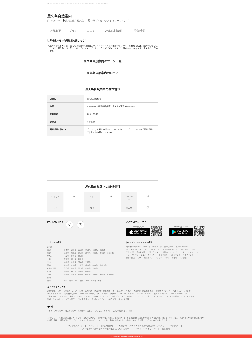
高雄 (87, 280)
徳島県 (66, 271)
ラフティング (188, 255)
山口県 (95, 268)
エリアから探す (54, 242)
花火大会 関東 (124, 299)
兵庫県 (88, 265)
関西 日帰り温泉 (70, 293)
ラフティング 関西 (171, 296)
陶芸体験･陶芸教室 (133, 246)
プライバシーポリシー (145, 328)
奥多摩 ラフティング (101, 296)
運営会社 (166, 328)
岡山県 (80, 268)
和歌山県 (103, 265)
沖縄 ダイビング (70, 290)
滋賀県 (66, 265)
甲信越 (49, 256)
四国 (49, 271)
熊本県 (88, 274)
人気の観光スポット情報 (122, 310)
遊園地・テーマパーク (171, 252)
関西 (49, 265)
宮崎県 (102, 274)
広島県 (88, 268)
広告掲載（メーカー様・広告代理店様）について (141, 325)
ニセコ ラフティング (126, 293)
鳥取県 (66, 268)
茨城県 (80, 253)
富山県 (66, 259)
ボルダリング (175, 255)
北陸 (49, 259)
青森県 (66, 250)
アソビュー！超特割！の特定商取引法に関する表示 (105, 328)
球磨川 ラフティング (154, 296)
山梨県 (66, 256)
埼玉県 (88, 253)
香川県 (73, 271)
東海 (49, 262)
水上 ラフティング (144, 293)
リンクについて (75, 325)
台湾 (49, 280)
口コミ (91, 30)
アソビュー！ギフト (103, 310)
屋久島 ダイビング (54, 293)
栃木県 (66, 253)
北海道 (49, 247)
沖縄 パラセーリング (179, 293)
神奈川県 (110, 253)
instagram (69, 224)
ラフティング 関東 (109, 293)
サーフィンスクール (190, 252)
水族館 (174, 257)
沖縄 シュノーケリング (182, 290)
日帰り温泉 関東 (85, 290)
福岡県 (66, 274)
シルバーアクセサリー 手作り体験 (154, 255)
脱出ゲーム (148, 257)
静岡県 (66, 262)
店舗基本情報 (113, 30)
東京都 (102, 253)
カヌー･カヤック (182, 246)
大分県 (95, 274)
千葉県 (95, 253)
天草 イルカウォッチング (57, 296)
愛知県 (80, 262)
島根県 (73, 268)
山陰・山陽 (51, 268)
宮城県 (80, 250)
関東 (49, 253)
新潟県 (80, 256)
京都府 (73, 265)
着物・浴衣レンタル (134, 257)
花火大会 (183, 257)
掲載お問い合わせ (85, 310)
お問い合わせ (107, 325)
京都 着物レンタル (54, 290)
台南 (82, 280)
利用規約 (174, 325)
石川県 (73, 259)
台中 (76, 280)
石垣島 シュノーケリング (89, 293)
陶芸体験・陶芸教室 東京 (143, 290)
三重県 (88, 262)
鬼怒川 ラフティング (135, 296)
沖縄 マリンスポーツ (55, 299)
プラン (73, 30)
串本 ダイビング (118, 296)
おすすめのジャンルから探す (139, 242)
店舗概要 (55, 30)
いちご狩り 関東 (187, 296)
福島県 (102, 250)
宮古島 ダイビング (99, 299)
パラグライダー (154, 252)
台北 (65, 280)
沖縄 (49, 277)
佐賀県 (73, 274)
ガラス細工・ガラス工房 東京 (77, 299)
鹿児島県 (110, 274)
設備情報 (140, 30)
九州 (49, 274)
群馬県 (73, 253)
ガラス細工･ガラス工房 (152, 246)
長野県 (73, 256)
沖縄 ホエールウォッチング (80, 296)
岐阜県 (73, 262)
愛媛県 (80, 271)
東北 (49, 250)
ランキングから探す (55, 310)
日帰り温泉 (168, 246)
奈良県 (95, 265)
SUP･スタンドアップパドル (137, 249)
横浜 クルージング (161, 293)
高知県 (88, 271)
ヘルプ (92, 325)
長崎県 (80, 274)
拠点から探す (70, 310)
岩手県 (73, 250)
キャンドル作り (132, 255)
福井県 (80, 259)
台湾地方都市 (96, 280)
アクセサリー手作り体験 (135, 252)
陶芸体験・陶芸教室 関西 (104, 290)
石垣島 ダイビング (163, 290)
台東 (71, 280)
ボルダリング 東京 (124, 290)
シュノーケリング (188, 249)
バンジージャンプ (162, 257)
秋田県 (88, 250)
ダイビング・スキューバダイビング (164, 249)
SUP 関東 (112, 299)
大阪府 (80, 265)
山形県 (95, 250)
